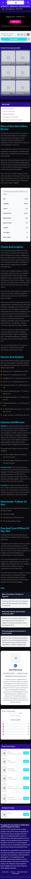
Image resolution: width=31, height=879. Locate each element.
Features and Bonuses (9, 114)
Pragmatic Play (21, 16)
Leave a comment (15, 719)
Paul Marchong (15, 670)
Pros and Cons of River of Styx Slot (12, 120)
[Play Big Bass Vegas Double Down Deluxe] (8, 58)
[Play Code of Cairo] (23, 87)
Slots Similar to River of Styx (11, 117)
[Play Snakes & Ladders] (8, 73)
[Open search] (28, 2)
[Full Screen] (18, 34)
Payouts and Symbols (9, 111)
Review (26, 753)
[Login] (6, 2)
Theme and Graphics (8, 108)
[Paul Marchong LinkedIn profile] (15, 665)
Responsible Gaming (22, 872)
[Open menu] (2, 2)
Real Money (14, 39)
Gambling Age (15, 873)
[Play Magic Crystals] (23, 58)
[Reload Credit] (21, 34)
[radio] (2, 34)
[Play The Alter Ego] (8, 87)
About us (13, 872)
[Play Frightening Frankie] (23, 73)
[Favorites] (24, 2)
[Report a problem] (28, 34)
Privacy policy (5, 872)
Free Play (15, 21)
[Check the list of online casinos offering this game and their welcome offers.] (29, 39)
